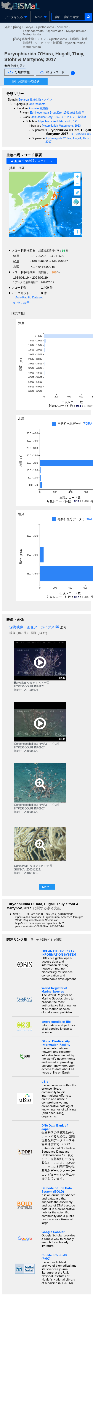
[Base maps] (76, 202)
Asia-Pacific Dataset (29, 297)
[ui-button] (88, 16)
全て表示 (23, 302)
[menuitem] (15, 17)
